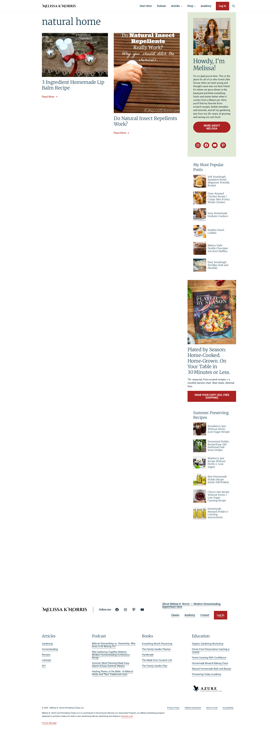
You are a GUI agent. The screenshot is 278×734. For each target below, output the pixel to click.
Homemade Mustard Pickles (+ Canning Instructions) (218, 513)
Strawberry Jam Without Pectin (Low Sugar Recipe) (219, 429)
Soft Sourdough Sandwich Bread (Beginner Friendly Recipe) (219, 181)
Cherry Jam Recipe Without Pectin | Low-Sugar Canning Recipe (218, 496)
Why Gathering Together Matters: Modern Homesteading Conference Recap (111, 655)
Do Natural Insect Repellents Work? (145, 121)
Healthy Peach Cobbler (216, 231)
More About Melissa (212, 127)
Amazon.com (127, 716)
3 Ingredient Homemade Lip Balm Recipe (73, 85)
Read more (49, 96)
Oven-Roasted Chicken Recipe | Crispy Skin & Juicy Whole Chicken (219, 198)
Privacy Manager (49, 723)
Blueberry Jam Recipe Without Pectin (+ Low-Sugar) (217, 462)
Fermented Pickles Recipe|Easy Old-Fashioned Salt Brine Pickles (218, 446)
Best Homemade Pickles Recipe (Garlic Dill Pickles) (218, 479)
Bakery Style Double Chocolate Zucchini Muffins (218, 248)
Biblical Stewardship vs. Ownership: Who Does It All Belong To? (114, 645)
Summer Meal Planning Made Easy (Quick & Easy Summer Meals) (110, 664)
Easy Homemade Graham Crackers (218, 215)
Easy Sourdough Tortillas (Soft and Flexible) (218, 265)
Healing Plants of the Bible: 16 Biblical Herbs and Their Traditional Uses (112, 673)
